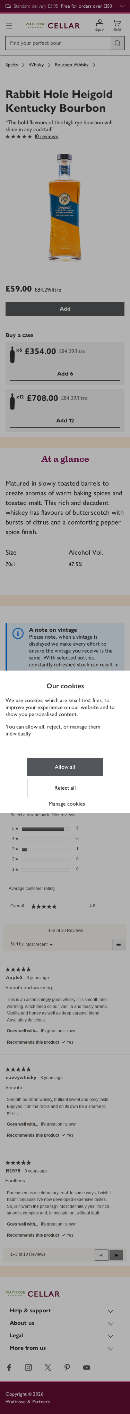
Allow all (65, 767)
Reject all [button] (65, 787)
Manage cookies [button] (67, 803)
